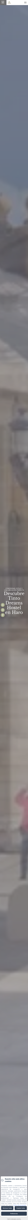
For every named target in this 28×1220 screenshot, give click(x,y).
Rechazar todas (7, 1208)
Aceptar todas (20, 1208)
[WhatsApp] (3, 605)
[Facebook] (3, 615)
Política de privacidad (19, 1205)
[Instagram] (3, 610)
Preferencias (14, 1213)
